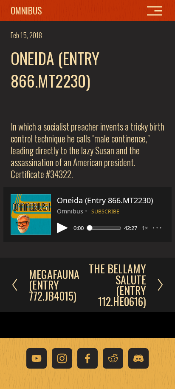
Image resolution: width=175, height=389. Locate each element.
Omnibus (26, 10)
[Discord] (138, 358)
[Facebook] (87, 358)
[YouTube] (36, 358)
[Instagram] (62, 358)
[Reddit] (113, 358)
